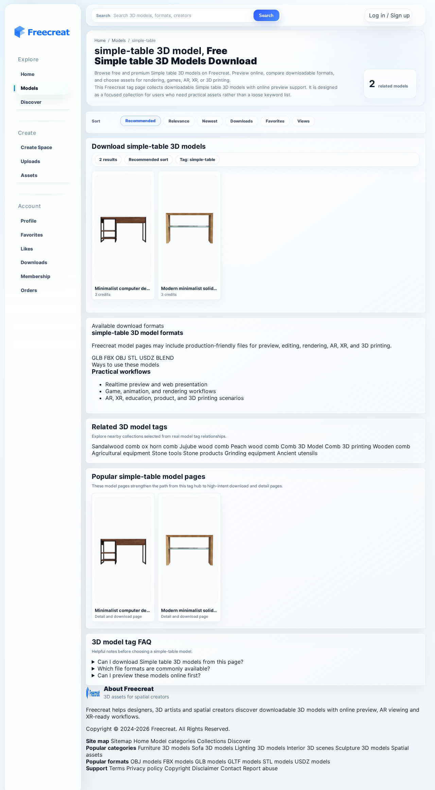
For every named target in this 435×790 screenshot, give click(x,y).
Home (27, 74)
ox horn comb (160, 446)
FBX (109, 357)
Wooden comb (391, 446)
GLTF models (244, 761)
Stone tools (166, 453)
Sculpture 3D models (362, 747)
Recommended (140, 120)
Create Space (36, 147)
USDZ (146, 357)
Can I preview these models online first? (149, 675)
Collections (211, 741)
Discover (31, 102)
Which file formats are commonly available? (154, 668)
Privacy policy (144, 768)
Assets (29, 175)
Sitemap (121, 741)
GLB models (210, 761)
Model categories (173, 741)
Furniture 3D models (164, 747)
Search (266, 15)
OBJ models (145, 761)
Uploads (30, 161)
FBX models (178, 761)
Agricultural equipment (121, 453)
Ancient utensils (297, 453)
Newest (210, 121)
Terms (117, 768)
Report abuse (260, 768)
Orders (29, 290)
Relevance (179, 121)
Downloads (34, 262)
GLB (97, 357)
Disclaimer (205, 768)
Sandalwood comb (116, 446)
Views (303, 121)
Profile (28, 220)
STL (133, 357)
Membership (35, 276)
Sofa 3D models (212, 747)
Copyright (177, 768)
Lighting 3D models (260, 747)
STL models (278, 761)
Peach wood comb (255, 446)
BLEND (165, 357)
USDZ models (312, 761)
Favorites (32, 234)
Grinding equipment (250, 453)
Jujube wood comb (204, 446)
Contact (231, 768)
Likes (27, 248)
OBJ (121, 357)
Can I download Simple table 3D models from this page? (170, 661)
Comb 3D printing (348, 446)
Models (29, 88)
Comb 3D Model (302, 446)
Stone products (203, 453)
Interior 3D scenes (310, 747)
